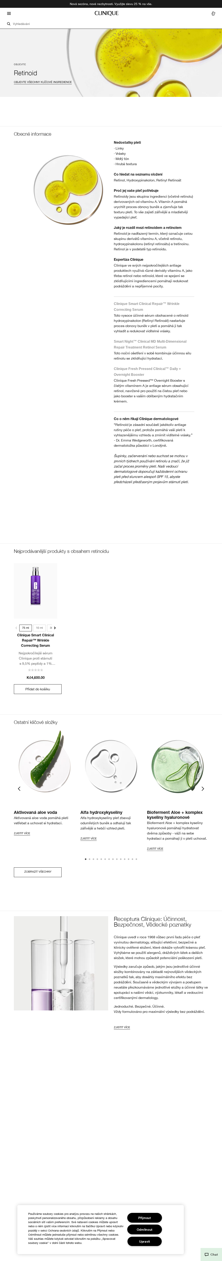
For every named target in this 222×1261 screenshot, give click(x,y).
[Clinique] (107, 13)
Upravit (144, 1241)
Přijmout (144, 1218)
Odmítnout (144, 1229)
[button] (211, 1254)
